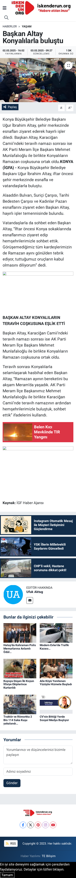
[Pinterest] (38, 825)
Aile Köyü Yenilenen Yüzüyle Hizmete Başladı (56, 682)
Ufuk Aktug (34, 592)
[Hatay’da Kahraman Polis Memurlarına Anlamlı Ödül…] (19, 633)
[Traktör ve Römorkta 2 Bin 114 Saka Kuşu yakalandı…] (19, 704)
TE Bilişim (49, 856)
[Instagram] (45, 825)
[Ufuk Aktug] (13, 594)
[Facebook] (23, 825)
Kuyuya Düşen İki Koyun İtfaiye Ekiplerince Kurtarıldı (18, 684)
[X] (30, 825)
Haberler (10, 26)
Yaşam (26, 26)
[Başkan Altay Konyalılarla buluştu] (38, 80)
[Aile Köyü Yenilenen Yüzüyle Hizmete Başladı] (56, 668)
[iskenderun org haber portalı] (42, 7)
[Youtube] (53, 825)
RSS (13, 843)
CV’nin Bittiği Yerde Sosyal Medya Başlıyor (54, 718)
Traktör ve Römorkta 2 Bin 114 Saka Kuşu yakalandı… (17, 720)
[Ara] (6, 17)
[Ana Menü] (4, 8)
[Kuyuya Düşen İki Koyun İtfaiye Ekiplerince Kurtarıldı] (19, 668)
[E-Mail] (29, 600)
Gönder (12, 783)
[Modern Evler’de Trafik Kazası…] (56, 633)
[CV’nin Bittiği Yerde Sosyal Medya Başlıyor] (56, 704)
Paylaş (12, 107)
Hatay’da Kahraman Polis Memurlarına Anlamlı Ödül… (19, 648)
